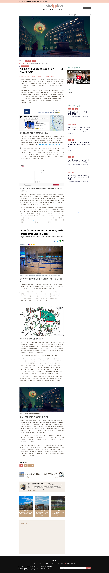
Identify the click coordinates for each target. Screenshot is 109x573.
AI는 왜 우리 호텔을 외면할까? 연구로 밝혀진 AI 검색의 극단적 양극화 (78, 177)
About (63, 15)
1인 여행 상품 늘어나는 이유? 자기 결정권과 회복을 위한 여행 (78, 161)
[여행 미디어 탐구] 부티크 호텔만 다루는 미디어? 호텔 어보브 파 (79, 128)
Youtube (19, 8)
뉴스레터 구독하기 (87, 7)
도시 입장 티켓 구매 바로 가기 (36, 220)
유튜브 (76, 109)
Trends (40, 15)
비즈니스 (74, 124)
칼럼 (28, 510)
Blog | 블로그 (28, 1)
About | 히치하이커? (21, 1)
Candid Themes (35, 569)
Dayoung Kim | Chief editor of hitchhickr (28, 76)
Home (20, 63)
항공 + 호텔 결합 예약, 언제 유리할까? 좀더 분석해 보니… (78, 113)
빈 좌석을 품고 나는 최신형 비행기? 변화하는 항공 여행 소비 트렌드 (79, 144)
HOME (34, 15)
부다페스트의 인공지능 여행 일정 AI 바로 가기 (49, 144)
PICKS (51, 15)
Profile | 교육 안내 (46, 1)
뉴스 (34, 60)
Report (46, 15)
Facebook (21, 8)
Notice (57, 15)
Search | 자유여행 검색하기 (37, 1)
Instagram (18, 8)
